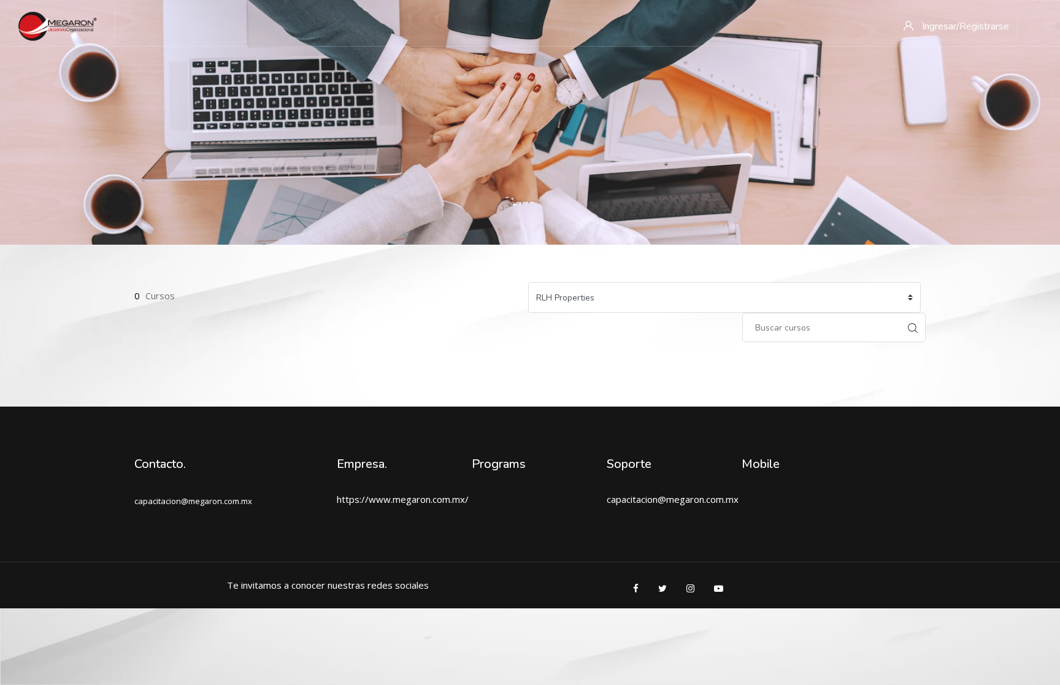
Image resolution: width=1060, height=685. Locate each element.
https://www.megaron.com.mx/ (403, 499)
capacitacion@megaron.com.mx (193, 501)
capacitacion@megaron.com (665, 499)
